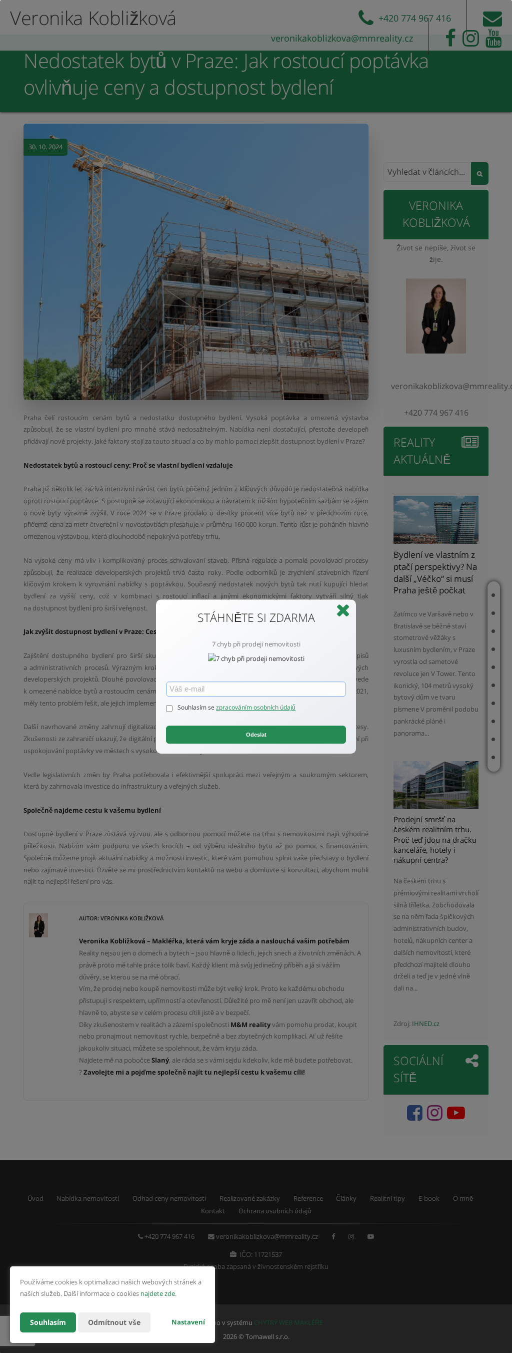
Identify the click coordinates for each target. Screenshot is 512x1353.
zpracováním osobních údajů (256, 708)
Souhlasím (48, 1322)
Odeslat (256, 735)
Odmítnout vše (114, 1322)
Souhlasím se (197, 708)
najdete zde (157, 1293)
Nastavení (188, 1321)
